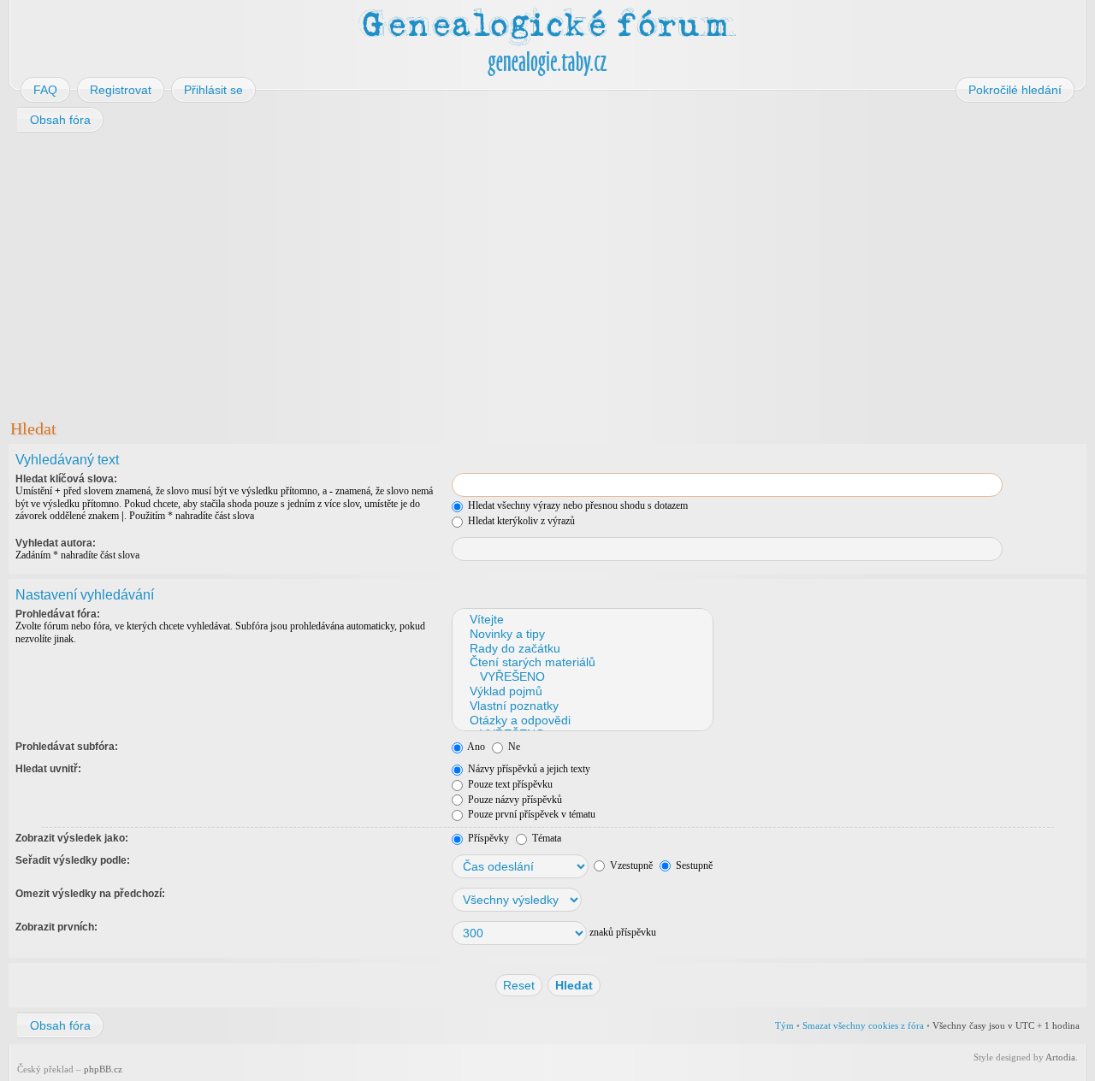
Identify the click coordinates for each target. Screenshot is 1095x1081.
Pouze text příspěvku (509, 784)
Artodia (1060, 1057)
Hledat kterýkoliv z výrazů (520, 521)
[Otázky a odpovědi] (581, 720)
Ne (513, 747)
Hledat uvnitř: (48, 769)
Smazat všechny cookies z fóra (863, 1025)
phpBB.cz (103, 1069)
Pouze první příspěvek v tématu (530, 814)
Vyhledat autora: (55, 543)
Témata (545, 838)
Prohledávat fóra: (57, 614)
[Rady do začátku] (581, 648)
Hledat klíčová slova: (66, 479)
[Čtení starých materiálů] (581, 662)
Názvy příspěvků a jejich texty (527, 769)
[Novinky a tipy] (581, 634)
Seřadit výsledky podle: (72, 860)
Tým (784, 1025)
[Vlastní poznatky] (581, 706)
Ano (475, 747)
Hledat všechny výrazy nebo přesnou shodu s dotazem (576, 505)
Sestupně (693, 865)
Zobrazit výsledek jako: (71, 838)
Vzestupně (630, 865)
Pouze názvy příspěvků (513, 800)
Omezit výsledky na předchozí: (90, 894)
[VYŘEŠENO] (581, 677)
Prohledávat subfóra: (66, 747)
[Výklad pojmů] (581, 691)
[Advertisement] (523, 272)
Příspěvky (487, 838)
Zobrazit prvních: (56, 927)
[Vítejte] (581, 619)
